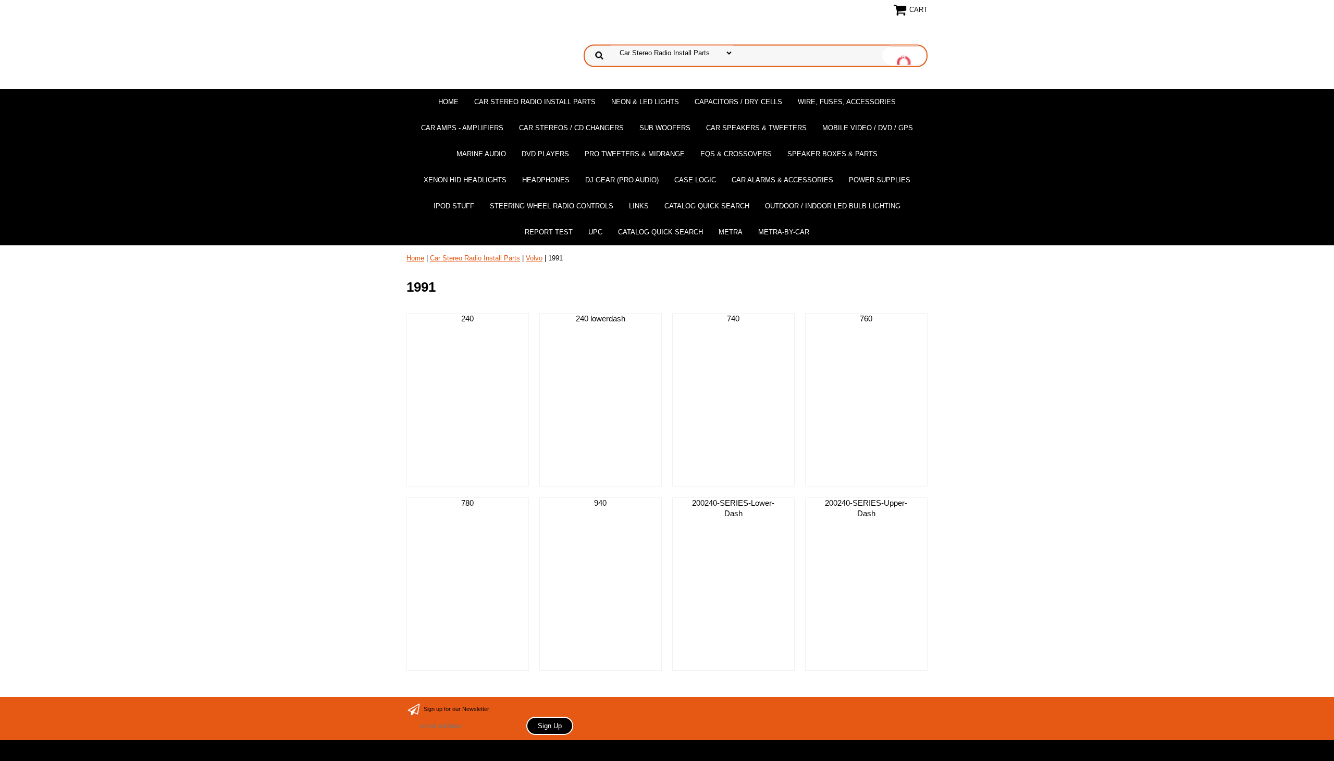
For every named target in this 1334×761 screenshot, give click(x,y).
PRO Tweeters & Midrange (635, 154)
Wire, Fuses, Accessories (847, 102)
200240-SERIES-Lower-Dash (733, 508)
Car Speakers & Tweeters (756, 128)
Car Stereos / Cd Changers (571, 128)
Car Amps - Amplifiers (462, 128)
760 (866, 318)
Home (448, 102)
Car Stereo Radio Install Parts (535, 102)
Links (639, 206)
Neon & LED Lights (645, 102)
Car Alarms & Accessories (782, 180)
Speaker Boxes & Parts (832, 154)
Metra (731, 232)
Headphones (546, 180)
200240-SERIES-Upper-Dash (866, 508)
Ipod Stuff (454, 206)
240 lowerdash (600, 318)
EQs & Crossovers (736, 154)
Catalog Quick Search (706, 206)
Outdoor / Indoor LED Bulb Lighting (832, 206)
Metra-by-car (783, 232)
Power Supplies (879, 180)
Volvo (534, 258)
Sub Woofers (664, 128)
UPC (595, 232)
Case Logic (695, 180)
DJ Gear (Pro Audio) (622, 180)
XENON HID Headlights (465, 180)
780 (467, 502)
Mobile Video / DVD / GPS (867, 128)
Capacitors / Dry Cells (738, 102)
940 (600, 502)
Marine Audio (481, 154)
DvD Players (545, 154)
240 (467, 318)
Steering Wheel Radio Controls (551, 206)
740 (733, 318)
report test (549, 232)
